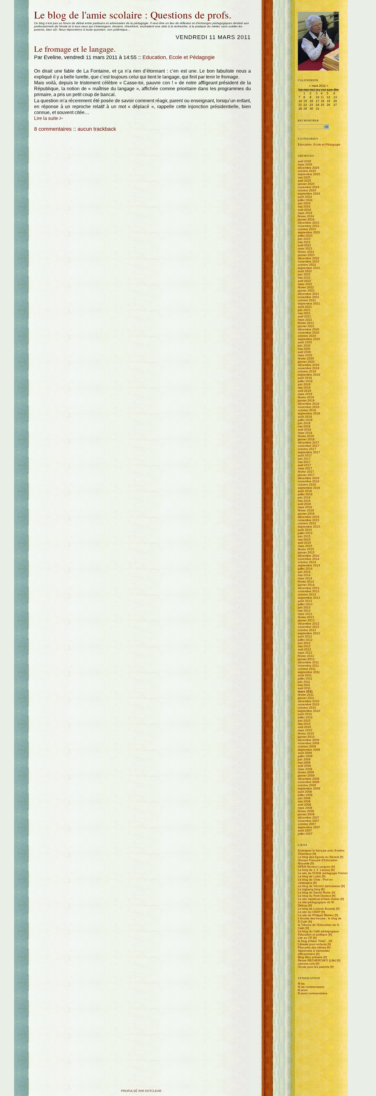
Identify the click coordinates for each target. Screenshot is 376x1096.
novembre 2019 (308, 368)
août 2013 (305, 601)
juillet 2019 (305, 381)
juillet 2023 (305, 235)
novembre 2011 (308, 665)
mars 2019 (305, 394)
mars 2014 (305, 578)
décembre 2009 (308, 740)
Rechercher (308, 120)
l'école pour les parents (313, 966)
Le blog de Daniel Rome (314, 892)
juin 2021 (304, 310)
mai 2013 (304, 610)
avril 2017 (304, 465)
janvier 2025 (306, 183)
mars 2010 (305, 730)
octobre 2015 (307, 523)
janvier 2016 (306, 513)
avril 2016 (304, 504)
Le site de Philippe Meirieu (316, 915)
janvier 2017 (306, 474)
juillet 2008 (305, 795)
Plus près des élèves (312, 947)
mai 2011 (304, 685)
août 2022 (305, 271)
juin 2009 (304, 759)
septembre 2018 (309, 413)
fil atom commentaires (312, 993)
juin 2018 (304, 423)
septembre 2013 (309, 597)
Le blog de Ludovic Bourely (316, 908)
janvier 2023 (306, 255)
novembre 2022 (308, 261)
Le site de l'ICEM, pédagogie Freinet (323, 873)
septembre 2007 (309, 827)
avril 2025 (304, 180)
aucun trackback (97, 129)
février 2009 (306, 772)
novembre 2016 (308, 481)
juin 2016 (304, 497)
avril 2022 (304, 280)
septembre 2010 (309, 710)
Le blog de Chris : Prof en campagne (315, 881)
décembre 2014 (308, 555)
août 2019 (305, 377)
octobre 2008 (307, 785)
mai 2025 (304, 177)
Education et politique (313, 934)
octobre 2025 (307, 171)
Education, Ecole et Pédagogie (178, 57)
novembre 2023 (308, 225)
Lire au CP (305, 937)
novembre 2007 (308, 820)
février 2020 (306, 358)
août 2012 (305, 636)
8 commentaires (53, 129)
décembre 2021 (308, 293)
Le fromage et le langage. (75, 48)
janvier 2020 (306, 361)
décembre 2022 (308, 258)
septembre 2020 (309, 339)
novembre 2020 (308, 332)
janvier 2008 (306, 814)
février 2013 (306, 617)
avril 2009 (304, 765)
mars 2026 (305, 164)
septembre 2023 (309, 232)
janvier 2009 (306, 775)
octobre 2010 (307, 707)
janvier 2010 (306, 736)
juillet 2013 (305, 604)
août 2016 (305, 491)
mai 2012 (304, 646)
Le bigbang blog (309, 889)
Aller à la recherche (61, 7)
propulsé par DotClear (141, 1090)
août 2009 (305, 752)
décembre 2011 (308, 662)
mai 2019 (304, 387)
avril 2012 (304, 649)
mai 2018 (304, 426)
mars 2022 (305, 284)
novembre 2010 (308, 704)
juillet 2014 (305, 568)
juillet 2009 (305, 756)
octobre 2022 (307, 264)
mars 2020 (305, 355)
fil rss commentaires (311, 986)
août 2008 (305, 791)
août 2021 (305, 306)
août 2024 (305, 196)
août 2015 (305, 529)
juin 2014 (304, 571)
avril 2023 (304, 245)
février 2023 (306, 251)
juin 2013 (304, 607)
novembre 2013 (308, 591)
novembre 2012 (308, 626)
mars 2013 (305, 613)
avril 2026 (304, 161)
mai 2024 (304, 206)
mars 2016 (305, 507)
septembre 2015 (309, 526)
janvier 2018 (306, 439)
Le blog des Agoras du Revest (318, 857)
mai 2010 (304, 723)
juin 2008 (304, 798)
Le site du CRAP (309, 911)
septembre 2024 (309, 193)
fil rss (301, 983)
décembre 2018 (308, 403)
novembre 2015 (308, 520)
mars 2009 (305, 769)
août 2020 (305, 342)
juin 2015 (304, 536)
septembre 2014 (309, 565)
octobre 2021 (307, 300)
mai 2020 (304, 348)
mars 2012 (305, 652)
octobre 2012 (307, 630)
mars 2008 (305, 807)
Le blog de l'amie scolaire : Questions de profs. (132, 14)
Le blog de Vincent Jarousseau (319, 886)
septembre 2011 (309, 672)
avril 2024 (304, 209)
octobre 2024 (307, 190)
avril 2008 (304, 804)
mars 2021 (305, 319)
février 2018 (306, 436)
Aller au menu (47, 7)
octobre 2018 (307, 410)
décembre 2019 (308, 365)
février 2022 (306, 287)
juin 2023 (304, 238)
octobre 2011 (307, 668)
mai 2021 (304, 313)
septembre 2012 (309, 633)
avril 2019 (304, 390)
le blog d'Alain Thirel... (313, 941)
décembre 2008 (308, 778)
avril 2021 (304, 316)
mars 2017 (305, 468)
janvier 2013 (306, 620)
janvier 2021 (306, 326)
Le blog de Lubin (309, 876)
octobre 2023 (307, 229)
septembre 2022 (309, 268)
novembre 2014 (308, 558)
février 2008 (306, 811)
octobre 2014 (307, 562)
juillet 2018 (305, 419)
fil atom (303, 990)
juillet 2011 (305, 678)
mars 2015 (305, 546)
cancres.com (306, 963)
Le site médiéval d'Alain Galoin (319, 899)
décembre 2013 (308, 588)
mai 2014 (304, 575)
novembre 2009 (308, 743)
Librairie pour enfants (312, 944)
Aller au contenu (34, 7)
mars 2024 (305, 213)
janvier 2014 (306, 584)
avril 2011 (304, 688)
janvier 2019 (306, 400)
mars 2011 (305, 691)
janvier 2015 (306, 552)
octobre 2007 (307, 824)
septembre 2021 (309, 303)
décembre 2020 (308, 329)
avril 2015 (304, 542)
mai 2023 (304, 242)
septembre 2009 (309, 749)
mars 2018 (305, 432)
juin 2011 (304, 681)
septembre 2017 (309, 452)
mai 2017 (304, 462)
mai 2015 (304, 539)
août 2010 (305, 714)
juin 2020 (304, 345)
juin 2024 (304, 203)
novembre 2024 (308, 187)
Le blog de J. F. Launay (314, 869)
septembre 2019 (309, 374)
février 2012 (306, 655)
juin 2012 (304, 643)
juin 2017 (304, 458)
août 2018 (305, 416)
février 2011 (306, 694)
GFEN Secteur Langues (314, 866)
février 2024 (306, 216)
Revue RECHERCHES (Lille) (317, 960)
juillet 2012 (305, 639)
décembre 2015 (308, 516)
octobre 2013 (307, 594)
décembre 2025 (308, 167)
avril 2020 (304, 352)
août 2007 (305, 830)
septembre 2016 (309, 487)
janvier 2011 (306, 698)
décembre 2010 (308, 701)
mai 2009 (304, 762)
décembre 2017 (308, 442)
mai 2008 (304, 801)
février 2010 (306, 733)
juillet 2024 (305, 200)
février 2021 (306, 322)
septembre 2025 (309, 174)
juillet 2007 (305, 833)
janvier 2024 (306, 219)
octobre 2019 (307, 371)
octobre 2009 (307, 746)
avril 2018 (304, 429)
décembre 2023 (308, 222)
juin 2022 (304, 274)
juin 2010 (304, 720)
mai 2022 (304, 277)
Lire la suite (46, 118)
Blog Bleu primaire (310, 957)
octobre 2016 (307, 484)
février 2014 (306, 581)
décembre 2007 (308, 817)
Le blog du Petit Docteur (314, 895)
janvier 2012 (306, 659)
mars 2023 (305, 248)
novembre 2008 (308, 782)
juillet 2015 (305, 533)
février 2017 (306, 471)
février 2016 (306, 510)
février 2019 (306, 397)
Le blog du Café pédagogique (318, 931)
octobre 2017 (307, 449)
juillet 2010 (305, 717)
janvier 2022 (306, 290)
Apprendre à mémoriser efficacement (314, 952)
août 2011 (305, 675)
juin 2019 (304, 384)
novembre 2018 (308, 407)
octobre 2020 (307, 335)
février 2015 (306, 549)
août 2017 (305, 455)
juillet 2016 (305, 494)
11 (322, 97)
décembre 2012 (308, 623)
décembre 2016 (308, 478)
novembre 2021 (308, 297)
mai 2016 (304, 500)
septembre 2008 (309, 788)
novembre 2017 (308, 445)
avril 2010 (304, 727)
